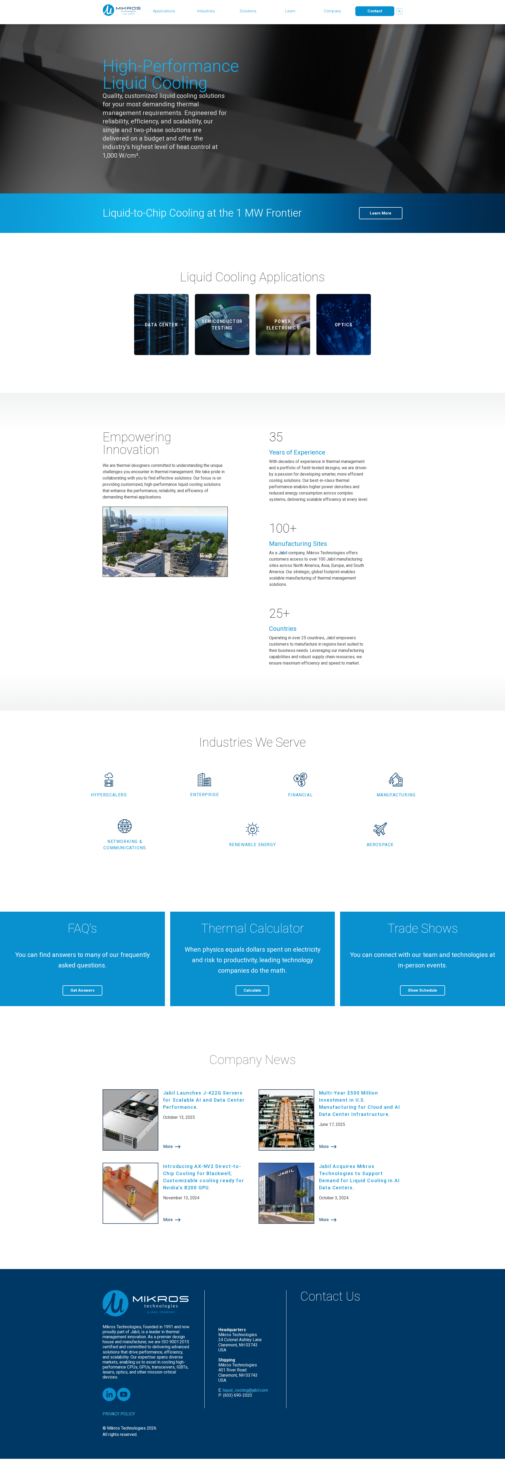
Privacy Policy (119, 1413)
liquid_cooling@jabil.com (246, 1390)
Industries (206, 11)
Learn (290, 11)
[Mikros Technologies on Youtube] (123, 1394)
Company (332, 11)
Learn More (380, 213)
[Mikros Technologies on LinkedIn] (109, 1394)
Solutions (248, 11)
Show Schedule (422, 990)
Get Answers (82, 990)
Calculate (252, 990)
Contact (374, 11)
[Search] (399, 11)
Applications (164, 11)
